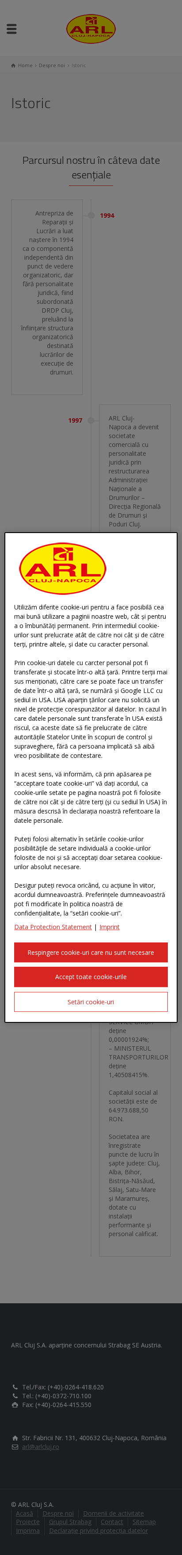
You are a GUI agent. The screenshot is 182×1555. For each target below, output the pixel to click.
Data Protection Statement (53, 927)
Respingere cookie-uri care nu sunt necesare (90, 952)
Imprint (109, 927)
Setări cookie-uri (91, 1002)
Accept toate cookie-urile (91, 976)
